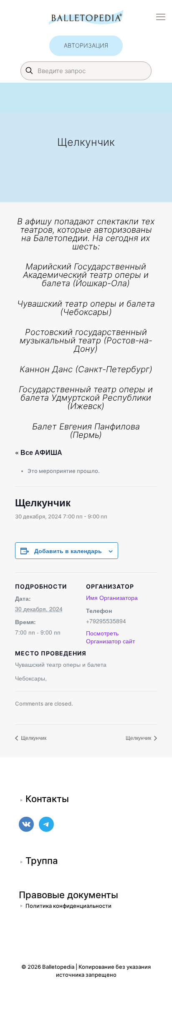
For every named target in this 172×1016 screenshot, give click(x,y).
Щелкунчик (33, 737)
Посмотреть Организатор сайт (110, 637)
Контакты (47, 798)
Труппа (41, 860)
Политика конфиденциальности (68, 905)
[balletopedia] (86, 16)
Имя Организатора (112, 597)
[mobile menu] (161, 17)
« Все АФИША (38, 452)
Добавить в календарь (68, 550)
